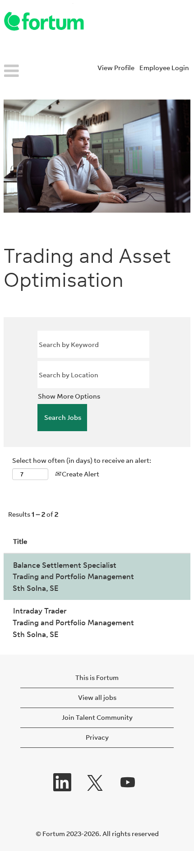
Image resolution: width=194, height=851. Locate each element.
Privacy (97, 737)
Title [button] (20, 541)
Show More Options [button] (69, 396)
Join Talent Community (97, 717)
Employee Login (164, 67)
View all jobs (97, 697)
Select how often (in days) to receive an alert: (81, 460)
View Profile (115, 67)
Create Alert (79, 474)
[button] (32, 71)
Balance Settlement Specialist (64, 565)
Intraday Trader (39, 611)
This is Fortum (97, 677)
